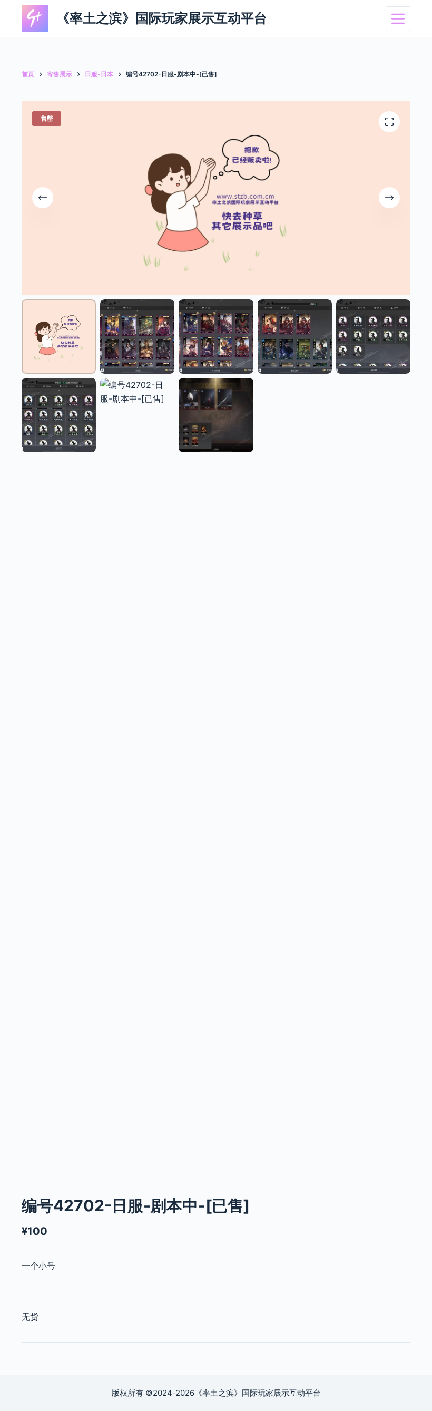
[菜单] (398, 18)
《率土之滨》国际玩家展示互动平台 (161, 18)
